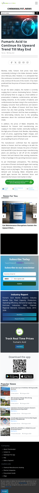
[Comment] (27, 62)
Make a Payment (8, 460)
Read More (19, 346)
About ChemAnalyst (9, 449)
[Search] (33, 13)
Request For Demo (19, 319)
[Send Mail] (23, 62)
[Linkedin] (19, 62)
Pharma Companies (9, 470)
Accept (4, 491)
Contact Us (6, 452)
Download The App (9, 455)
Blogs (5, 476)
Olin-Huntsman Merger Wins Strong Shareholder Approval (21, 398)
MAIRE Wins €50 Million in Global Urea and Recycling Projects (23, 428)
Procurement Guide (9, 473)
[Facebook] (12, 62)
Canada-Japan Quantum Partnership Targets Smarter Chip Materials (24, 418)
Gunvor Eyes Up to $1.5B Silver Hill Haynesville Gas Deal (24, 388)
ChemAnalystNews (19, 8)
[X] (16, 62)
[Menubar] (36, 3)
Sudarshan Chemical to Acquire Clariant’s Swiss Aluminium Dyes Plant (23, 408)
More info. (8, 487)
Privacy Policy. (23, 483)
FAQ (4, 457)
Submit (19, 284)
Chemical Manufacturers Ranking (13, 467)
